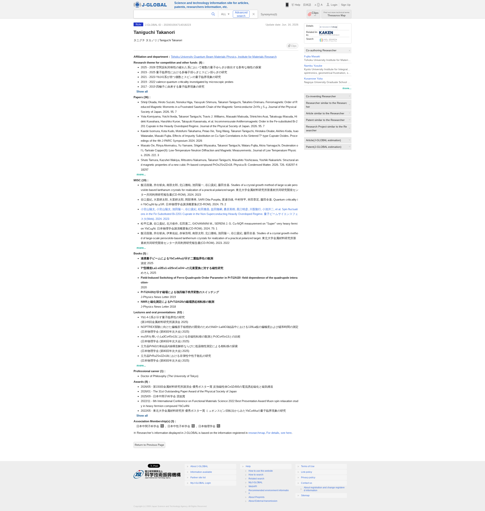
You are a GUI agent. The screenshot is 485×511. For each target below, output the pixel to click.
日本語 (307, 4)
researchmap (256, 432)
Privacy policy (308, 477)
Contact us (306, 483)
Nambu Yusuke (313, 65)
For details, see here (279, 432)
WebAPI (253, 486)
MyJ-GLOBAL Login (200, 483)
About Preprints (256, 497)
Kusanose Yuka (313, 78)
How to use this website (261, 471)
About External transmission (263, 501)
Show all (142, 91)
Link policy (306, 472)
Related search (256, 478)
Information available (201, 472)
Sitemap (305, 495)
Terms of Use (307, 466)
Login (334, 4)
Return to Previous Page (149, 444)
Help (297, 4)
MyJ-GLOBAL (256, 482)
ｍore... (346, 88)
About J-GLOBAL (199, 466)
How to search (256, 474)
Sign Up (345, 4)
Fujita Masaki (312, 56)
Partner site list (198, 477)
